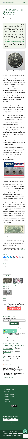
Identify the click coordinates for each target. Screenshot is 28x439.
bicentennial (14, 17)
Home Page (7, 391)
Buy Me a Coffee (6, 333)
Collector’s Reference (9, 398)
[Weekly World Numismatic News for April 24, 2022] (7, 292)
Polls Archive (6, 360)
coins (18, 17)
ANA (10, 17)
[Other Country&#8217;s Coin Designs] (18, 280)
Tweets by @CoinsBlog (8, 340)
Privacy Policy (7, 401)
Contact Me (6, 399)
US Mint (11, 18)
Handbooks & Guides (9, 393)
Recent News (7, 364)
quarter (7, 18)
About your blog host (9, 394)
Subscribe (14, 323)
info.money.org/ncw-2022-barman (14, 41)
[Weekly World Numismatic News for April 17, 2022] (7, 280)
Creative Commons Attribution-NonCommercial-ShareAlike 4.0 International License (14, 410)
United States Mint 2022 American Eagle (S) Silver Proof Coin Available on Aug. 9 (13, 370)
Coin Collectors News (9, 396)
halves (4, 18)
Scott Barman (19, 408)
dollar (21, 17)
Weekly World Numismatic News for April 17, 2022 (7, 285)
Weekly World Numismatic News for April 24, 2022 (7, 297)
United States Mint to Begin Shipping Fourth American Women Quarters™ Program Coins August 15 (13, 367)
